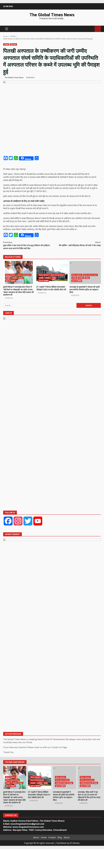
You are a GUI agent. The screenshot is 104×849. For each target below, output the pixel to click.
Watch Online (98, 29)
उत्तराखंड (6, 44)
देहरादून (21, 278)
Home (44, 837)
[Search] (91, 28)
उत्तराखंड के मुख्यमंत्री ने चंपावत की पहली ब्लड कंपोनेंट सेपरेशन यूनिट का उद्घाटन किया (85, 272)
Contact (52, 837)
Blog (59, 837)
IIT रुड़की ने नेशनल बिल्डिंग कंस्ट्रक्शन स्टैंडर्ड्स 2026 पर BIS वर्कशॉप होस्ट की (52, 272)
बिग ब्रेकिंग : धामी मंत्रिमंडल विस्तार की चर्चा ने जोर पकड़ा (80, 244)
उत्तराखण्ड (14, 278)
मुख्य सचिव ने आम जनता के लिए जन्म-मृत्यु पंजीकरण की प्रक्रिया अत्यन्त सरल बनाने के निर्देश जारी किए (26, 245)
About (36, 837)
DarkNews (61, 843)
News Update (10, 275)
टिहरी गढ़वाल (13, 44)
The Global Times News (52, 14)
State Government (24, 275)
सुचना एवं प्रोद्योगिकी (10, 281)
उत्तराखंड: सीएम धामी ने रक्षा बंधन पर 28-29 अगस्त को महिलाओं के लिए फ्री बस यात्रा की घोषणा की (89, 796)
